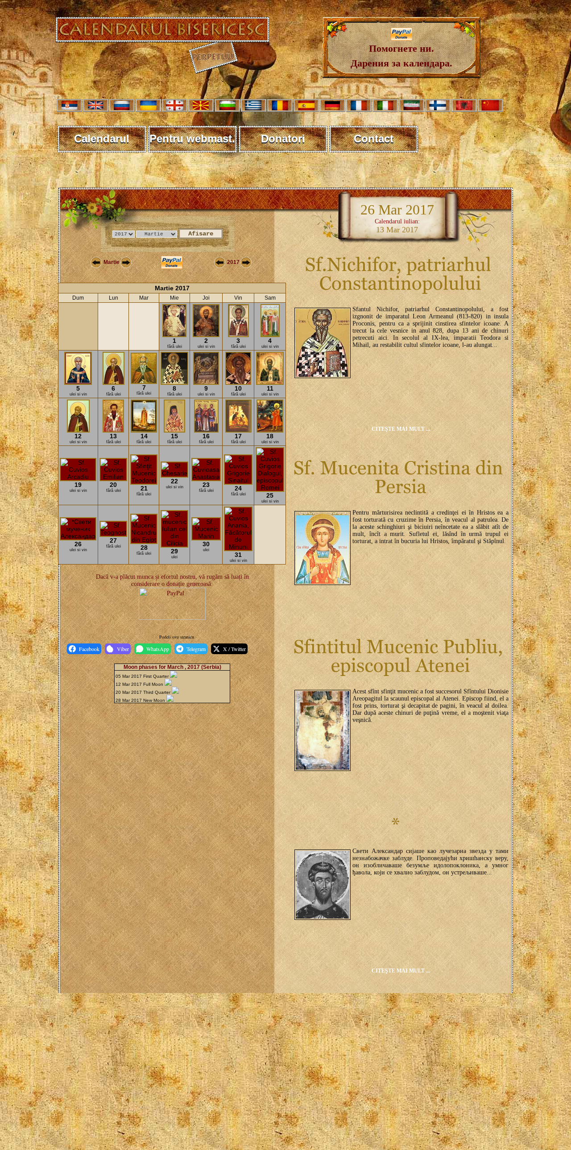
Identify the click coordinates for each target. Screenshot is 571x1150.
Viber (123, 648)
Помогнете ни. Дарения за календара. (401, 55)
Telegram (196, 648)
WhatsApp (157, 648)
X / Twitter (234, 648)
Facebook (89, 648)
